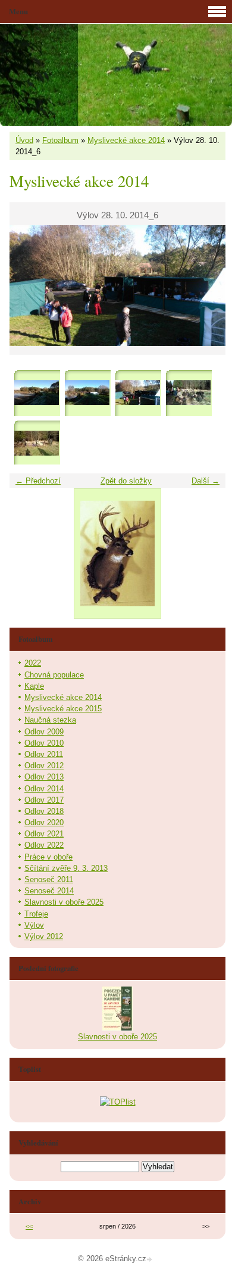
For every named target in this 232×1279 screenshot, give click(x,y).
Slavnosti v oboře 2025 (64, 902)
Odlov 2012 (44, 765)
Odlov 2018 (44, 811)
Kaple (34, 686)
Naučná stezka (50, 719)
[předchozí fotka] (28, 285)
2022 (32, 662)
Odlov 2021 (44, 833)
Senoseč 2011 (48, 879)
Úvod (24, 140)
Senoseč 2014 (49, 890)
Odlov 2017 (44, 800)
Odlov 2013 (44, 776)
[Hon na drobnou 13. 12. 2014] (188, 392)
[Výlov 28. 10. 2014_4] (36, 392)
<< (29, 1226)
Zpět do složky (126, 480)
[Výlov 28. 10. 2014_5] (87, 392)
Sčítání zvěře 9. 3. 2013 (66, 868)
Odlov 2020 (44, 822)
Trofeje (36, 913)
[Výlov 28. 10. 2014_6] (137, 392)
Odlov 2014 (44, 788)
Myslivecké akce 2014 (126, 140)
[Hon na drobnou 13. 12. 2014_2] (36, 443)
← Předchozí (38, 480)
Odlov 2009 (44, 731)
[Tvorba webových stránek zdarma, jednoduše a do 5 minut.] (150, 1259)
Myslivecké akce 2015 (63, 708)
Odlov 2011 (43, 754)
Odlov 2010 (44, 743)
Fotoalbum (60, 140)
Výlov (34, 925)
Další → (206, 480)
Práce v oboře (48, 856)
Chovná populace (54, 674)
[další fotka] (206, 285)
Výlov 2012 (43, 936)
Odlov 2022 (44, 845)
